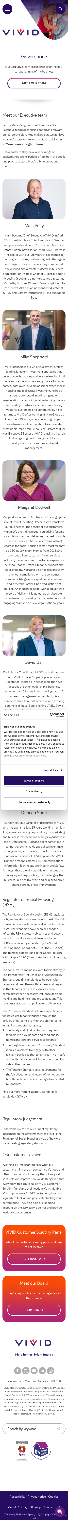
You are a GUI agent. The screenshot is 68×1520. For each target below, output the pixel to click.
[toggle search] (61, 9)
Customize (32, 791)
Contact (48, 1507)
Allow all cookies (34, 780)
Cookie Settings (18, 1507)
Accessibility (17, 1496)
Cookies (53, 1496)
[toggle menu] (7, 9)
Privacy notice (37, 1496)
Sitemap (35, 1507)
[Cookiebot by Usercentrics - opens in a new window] (49, 715)
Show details (50, 770)
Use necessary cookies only (34, 802)
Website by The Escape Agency (19, 1514)
